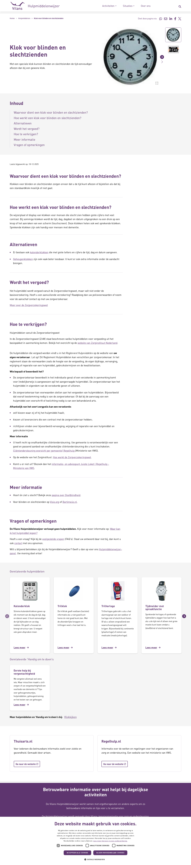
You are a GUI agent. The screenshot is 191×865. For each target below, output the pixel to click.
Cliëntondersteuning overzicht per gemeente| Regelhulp (44, 450)
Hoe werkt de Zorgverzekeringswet (72, 457)
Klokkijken (70, 717)
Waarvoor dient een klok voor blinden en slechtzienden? (51, 112)
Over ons (145, 5)
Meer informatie (24, 139)
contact (18, 543)
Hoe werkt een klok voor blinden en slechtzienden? (47, 118)
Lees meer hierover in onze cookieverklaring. (110, 841)
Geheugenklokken (23, 259)
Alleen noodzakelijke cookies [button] (110, 853)
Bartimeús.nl (69, 501)
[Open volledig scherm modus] (157, 83)
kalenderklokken (39, 252)
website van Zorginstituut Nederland (97, 342)
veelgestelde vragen (53, 539)
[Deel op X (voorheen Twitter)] (179, 18)
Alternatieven (23, 123)
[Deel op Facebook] (175, 18)
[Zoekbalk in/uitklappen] (179, 6)
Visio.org (54, 501)
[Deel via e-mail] (165, 18)
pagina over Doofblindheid (66, 495)
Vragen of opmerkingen (29, 145)
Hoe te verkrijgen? (26, 134)
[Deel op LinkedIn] (170, 18)
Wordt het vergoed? (26, 129)
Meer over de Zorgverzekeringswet (29, 305)
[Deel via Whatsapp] (160, 18)
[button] (99, 57)
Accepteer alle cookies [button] (77, 853)
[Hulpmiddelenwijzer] (35, 6)
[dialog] (95, 841)
